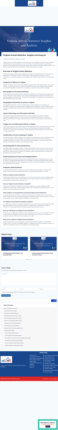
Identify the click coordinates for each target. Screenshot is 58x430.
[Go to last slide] (3, 247)
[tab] (26, 259)
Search (54, 300)
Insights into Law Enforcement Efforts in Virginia (13, 320)
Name (3, 289)
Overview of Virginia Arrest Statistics (10, 308)
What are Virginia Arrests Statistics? (11, 333)
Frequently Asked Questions (9, 330)
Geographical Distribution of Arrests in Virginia (12, 315)
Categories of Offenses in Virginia (10, 310)
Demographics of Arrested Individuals (11, 313)
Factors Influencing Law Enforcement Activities (13, 318)
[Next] (55, 247)
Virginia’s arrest (29, 65)
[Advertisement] (29, 15)
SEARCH (47, 426)
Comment (4, 273)
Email (22, 289)
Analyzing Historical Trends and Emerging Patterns (13, 328)
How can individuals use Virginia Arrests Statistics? (14, 342)
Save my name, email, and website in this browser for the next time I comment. (19, 292)
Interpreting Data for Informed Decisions (11, 325)
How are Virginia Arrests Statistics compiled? (13, 335)
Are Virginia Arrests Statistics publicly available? (14, 340)
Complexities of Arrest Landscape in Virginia (12, 323)
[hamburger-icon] (37, 3)
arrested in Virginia (22, 94)
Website (41, 289)
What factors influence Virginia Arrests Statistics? (14, 345)
